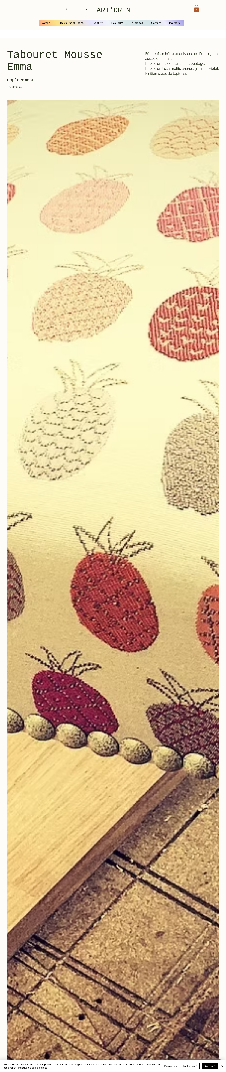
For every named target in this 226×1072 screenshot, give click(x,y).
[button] (197, 8)
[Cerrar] (222, 1066)
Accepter (210, 1066)
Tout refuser (190, 1066)
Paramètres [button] (170, 1066)
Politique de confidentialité (32, 1067)
